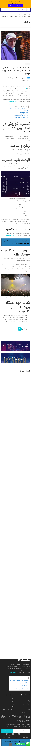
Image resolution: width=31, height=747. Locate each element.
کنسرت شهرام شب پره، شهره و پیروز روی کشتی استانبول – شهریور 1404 (16, 540)
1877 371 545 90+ (12, 101)
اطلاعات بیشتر (24, 415)
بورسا (13, 704)
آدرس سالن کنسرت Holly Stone (21, 115)
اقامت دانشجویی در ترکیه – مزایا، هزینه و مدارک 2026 (17, 448)
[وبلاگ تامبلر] (20, 325)
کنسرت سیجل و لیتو (22, 89)
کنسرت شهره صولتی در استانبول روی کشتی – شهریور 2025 (16, 632)
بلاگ (27, 64)
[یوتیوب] (13, 734)
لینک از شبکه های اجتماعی (23, 713)
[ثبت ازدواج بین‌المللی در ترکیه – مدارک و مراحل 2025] (15, 569)
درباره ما (28, 707)
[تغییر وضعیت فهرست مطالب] (26, 106)
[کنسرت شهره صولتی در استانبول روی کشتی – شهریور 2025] (15, 614)
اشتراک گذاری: (25, 329)
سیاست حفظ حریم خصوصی (9, 736)
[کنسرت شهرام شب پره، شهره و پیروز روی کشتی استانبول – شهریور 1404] (15, 523)
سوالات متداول (26, 704)
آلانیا (13, 701)
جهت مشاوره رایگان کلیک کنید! (15, 5)
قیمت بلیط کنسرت (24, 112)
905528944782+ (13, 673)
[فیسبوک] (21, 734)
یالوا (13, 707)
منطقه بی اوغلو (11, 265)
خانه (29, 698)
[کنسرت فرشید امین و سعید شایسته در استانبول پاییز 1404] (15, 385)
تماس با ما (27, 710)
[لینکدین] (22, 325)
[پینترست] (19, 325)
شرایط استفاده (19, 736)
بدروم (13, 698)
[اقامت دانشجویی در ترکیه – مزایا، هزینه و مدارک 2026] (15, 431)
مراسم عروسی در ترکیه (8, 713)
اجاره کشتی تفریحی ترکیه (8, 710)
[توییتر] (19, 734)
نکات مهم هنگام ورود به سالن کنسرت (20, 117)
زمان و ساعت (25, 110)
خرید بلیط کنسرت (24, 114)
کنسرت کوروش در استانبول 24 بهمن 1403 (19, 109)
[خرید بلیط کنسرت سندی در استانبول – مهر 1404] (15, 477)
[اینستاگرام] (7, 734)
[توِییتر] (25, 325)
